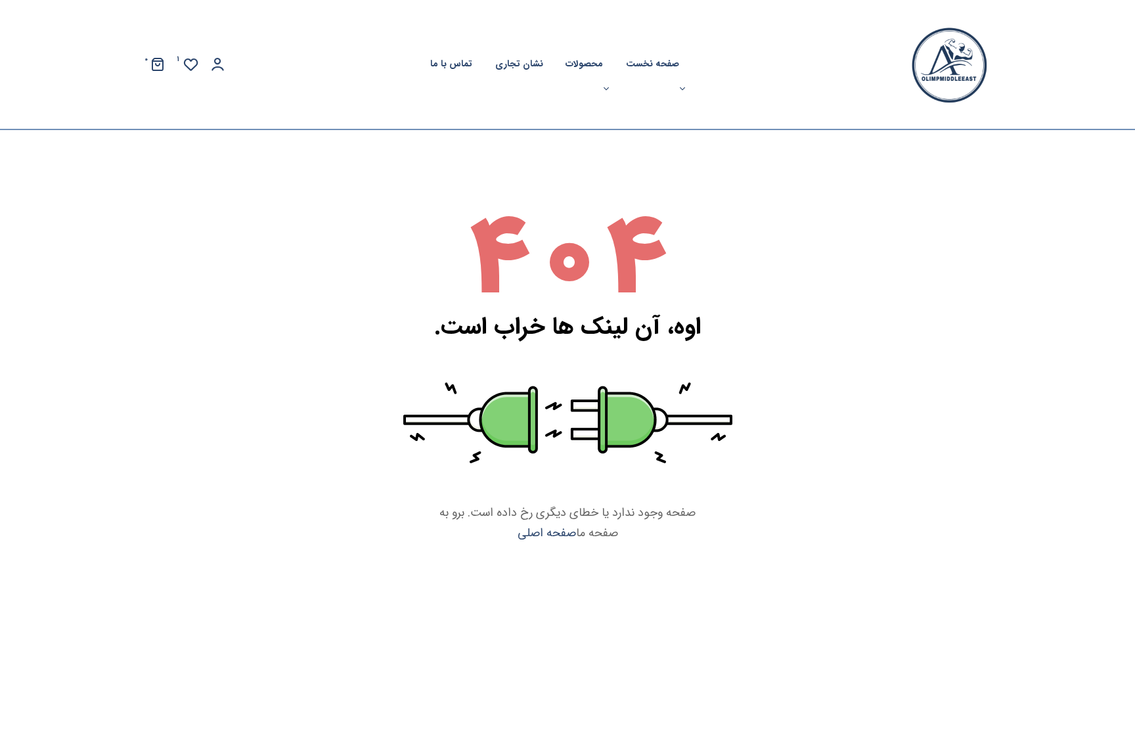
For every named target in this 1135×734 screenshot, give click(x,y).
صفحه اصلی (547, 533)
